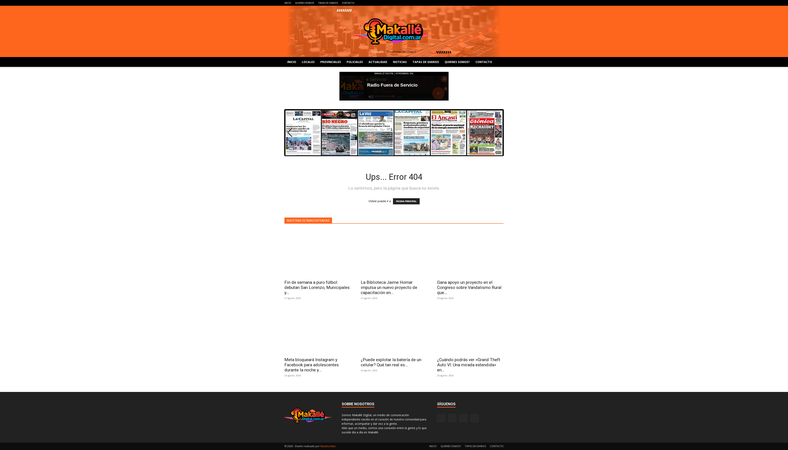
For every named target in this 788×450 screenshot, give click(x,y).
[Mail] (494, 3)
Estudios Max (328, 446)
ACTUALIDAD (378, 62)
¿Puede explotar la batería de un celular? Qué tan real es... (391, 362)
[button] (498, 132)
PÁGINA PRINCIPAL (406, 201)
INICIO (287, 2)
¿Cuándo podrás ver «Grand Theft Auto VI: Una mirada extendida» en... (468, 364)
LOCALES (308, 62)
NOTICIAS (400, 62)
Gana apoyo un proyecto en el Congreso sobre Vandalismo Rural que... (469, 287)
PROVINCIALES (330, 62)
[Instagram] (487, 3)
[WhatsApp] (500, 3)
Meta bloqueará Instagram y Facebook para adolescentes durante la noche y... (311, 364)
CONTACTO (348, 2)
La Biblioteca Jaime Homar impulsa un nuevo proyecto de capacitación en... (389, 287)
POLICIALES (355, 62)
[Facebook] (480, 3)
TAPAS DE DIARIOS (328, 2)
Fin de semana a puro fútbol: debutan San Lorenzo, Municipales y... (317, 287)
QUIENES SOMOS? (304, 2)
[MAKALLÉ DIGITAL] (394, 31)
